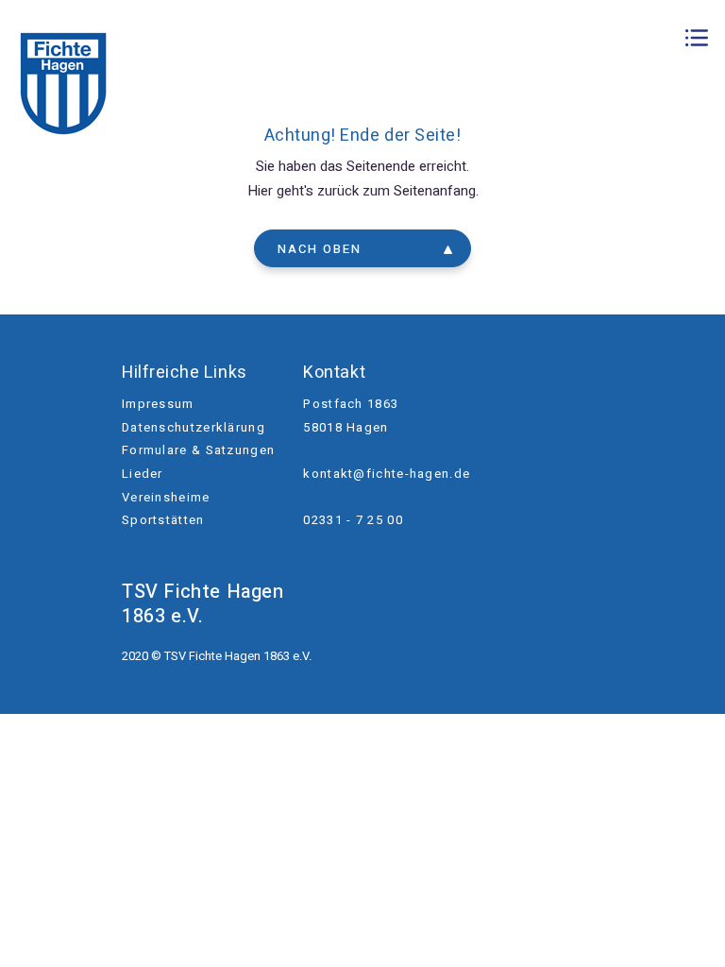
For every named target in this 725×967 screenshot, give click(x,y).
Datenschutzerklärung (193, 427)
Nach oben (320, 249)
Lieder (142, 474)
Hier (260, 190)
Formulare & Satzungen (198, 450)
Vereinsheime (166, 497)
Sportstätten (163, 520)
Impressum (158, 404)
